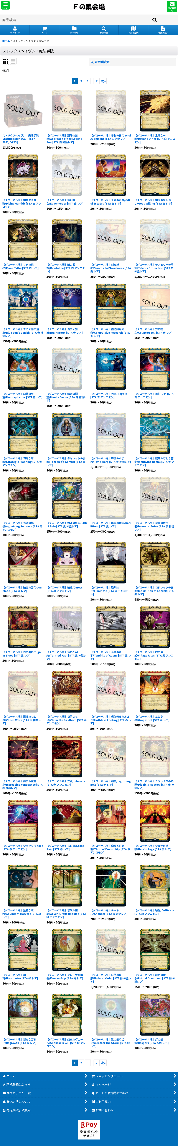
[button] (5, 5)
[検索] (154, 19)
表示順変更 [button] (102, 62)
